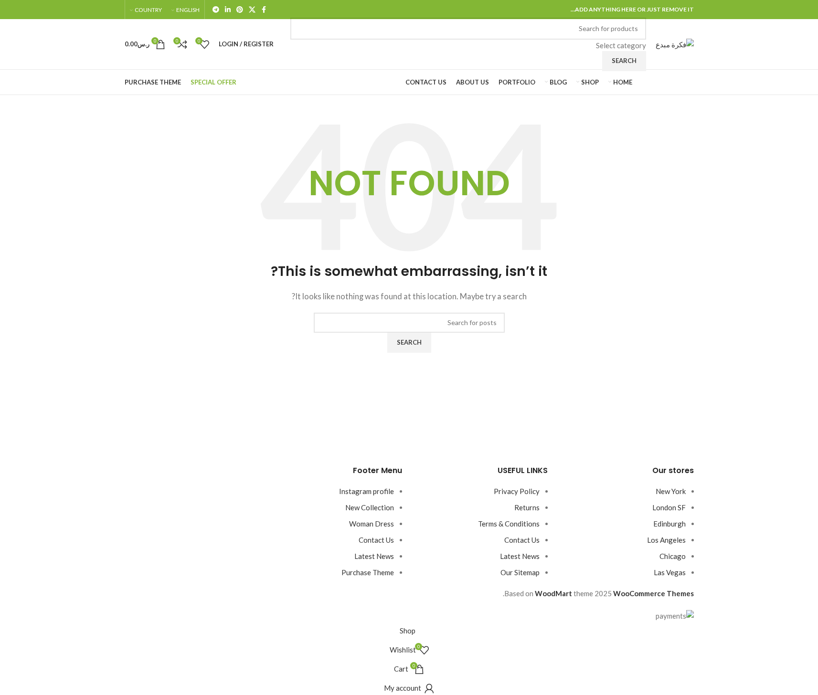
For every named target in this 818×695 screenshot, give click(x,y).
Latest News (520, 556)
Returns (527, 507)
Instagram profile (366, 491)
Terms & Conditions (509, 523)
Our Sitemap (520, 572)
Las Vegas (670, 572)
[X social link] (252, 9)
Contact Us (522, 540)
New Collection (369, 507)
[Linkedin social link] (228, 9)
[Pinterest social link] (240, 9)
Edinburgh (669, 523)
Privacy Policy (517, 491)
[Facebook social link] (264, 9)
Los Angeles (666, 540)
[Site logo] (675, 43)
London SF (669, 507)
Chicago (672, 556)
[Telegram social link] (216, 9)
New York (671, 491)
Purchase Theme (367, 572)
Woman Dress (371, 523)
